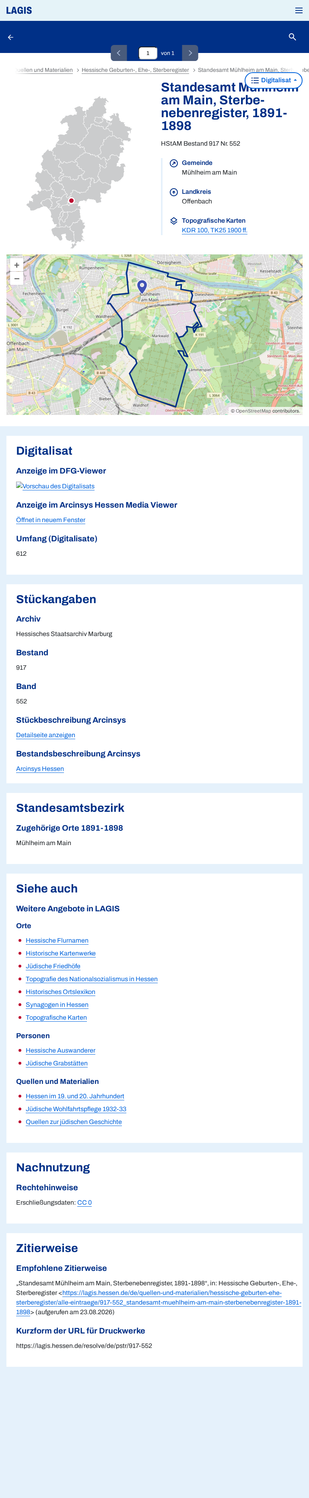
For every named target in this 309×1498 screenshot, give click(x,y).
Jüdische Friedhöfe (53, 966)
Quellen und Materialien (43, 70)
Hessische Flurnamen (57, 940)
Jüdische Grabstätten (57, 1063)
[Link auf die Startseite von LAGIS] (46, 10)
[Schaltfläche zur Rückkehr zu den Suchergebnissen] (11, 37)
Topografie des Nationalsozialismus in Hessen (92, 979)
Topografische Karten (56, 1017)
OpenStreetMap (253, 411)
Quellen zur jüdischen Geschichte (74, 1121)
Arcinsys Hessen (40, 768)
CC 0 (84, 1202)
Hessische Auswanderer (60, 1050)
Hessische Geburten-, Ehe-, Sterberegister (135, 70)
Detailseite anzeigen (45, 735)
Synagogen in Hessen (57, 1004)
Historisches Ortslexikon (60, 991)
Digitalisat (276, 80)
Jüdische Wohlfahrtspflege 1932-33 (76, 1109)
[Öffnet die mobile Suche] (292, 37)
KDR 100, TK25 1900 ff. (214, 230)
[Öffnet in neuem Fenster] (55, 485)
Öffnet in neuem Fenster (50, 519)
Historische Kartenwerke (61, 953)
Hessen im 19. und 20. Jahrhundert (75, 1096)
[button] (299, 10)
